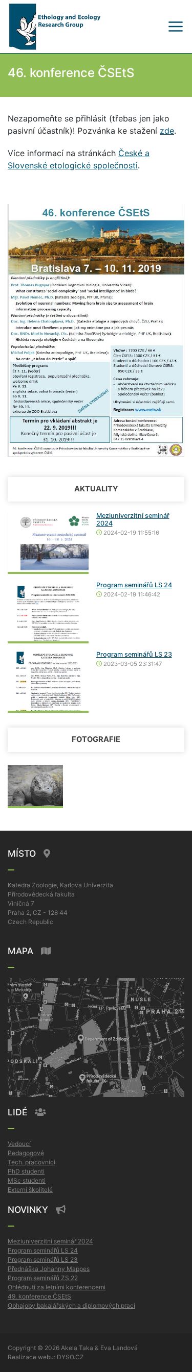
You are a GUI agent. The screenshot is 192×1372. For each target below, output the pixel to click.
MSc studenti (27, 1180)
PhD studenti (26, 1171)
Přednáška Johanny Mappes (49, 1269)
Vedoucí (19, 1144)
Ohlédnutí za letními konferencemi (56, 1287)
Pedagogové (26, 1153)
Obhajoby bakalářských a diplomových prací (71, 1305)
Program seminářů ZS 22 (43, 1278)
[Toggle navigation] (175, 26)
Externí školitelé (30, 1189)
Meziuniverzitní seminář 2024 (50, 1241)
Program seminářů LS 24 (134, 585)
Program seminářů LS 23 (134, 654)
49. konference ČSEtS (39, 1296)
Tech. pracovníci (31, 1162)
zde (167, 131)
